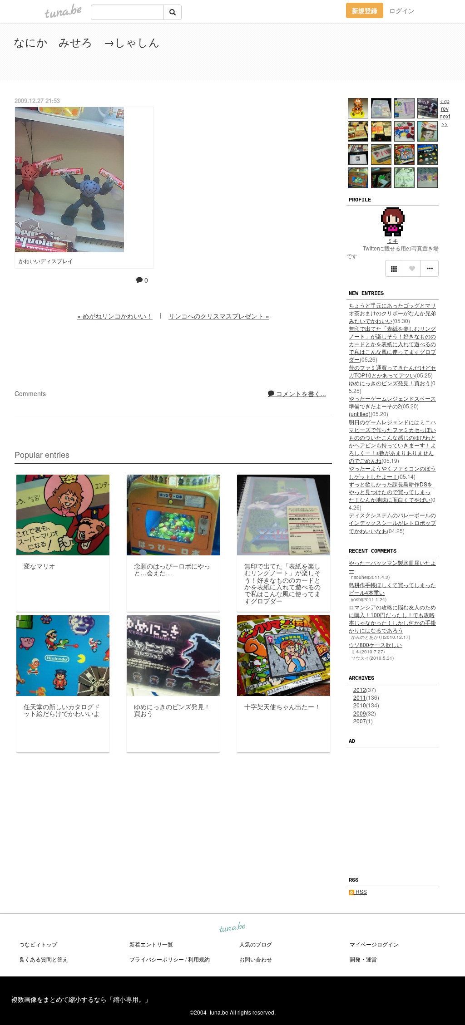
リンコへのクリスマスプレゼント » (218, 315)
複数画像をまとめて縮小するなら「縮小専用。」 (81, 999)
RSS (360, 891)
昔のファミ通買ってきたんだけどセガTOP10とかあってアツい (392, 371)
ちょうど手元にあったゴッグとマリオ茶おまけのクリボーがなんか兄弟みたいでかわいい (392, 312)
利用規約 (199, 959)
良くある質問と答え (43, 959)
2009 (359, 713)
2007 (359, 721)
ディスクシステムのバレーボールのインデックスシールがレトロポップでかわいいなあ (392, 522)
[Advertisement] (346, 53)
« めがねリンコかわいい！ (115, 315)
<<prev (445, 104)
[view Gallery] (394, 268)
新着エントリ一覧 (151, 944)
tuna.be (232, 928)
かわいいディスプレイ (46, 261)
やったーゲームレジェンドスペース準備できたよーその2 (392, 402)
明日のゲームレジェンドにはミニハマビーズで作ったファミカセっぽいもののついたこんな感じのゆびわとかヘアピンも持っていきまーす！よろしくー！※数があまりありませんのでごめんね (392, 441)
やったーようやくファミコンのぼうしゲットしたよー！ (392, 472)
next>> (445, 120)
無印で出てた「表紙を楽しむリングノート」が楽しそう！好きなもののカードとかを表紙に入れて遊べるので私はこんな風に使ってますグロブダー (392, 343)
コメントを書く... (300, 393)
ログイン (402, 10)
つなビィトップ (38, 944)
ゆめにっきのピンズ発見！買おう (389, 383)
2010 (359, 705)
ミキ (392, 240)
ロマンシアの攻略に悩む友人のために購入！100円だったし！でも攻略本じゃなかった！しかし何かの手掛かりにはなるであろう (392, 618)
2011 (359, 697)
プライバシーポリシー (156, 959)
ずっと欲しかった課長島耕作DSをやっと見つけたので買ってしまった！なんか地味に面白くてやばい (391, 491)
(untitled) (360, 413)
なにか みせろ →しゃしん (87, 41)
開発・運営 (363, 959)
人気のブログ (255, 944)
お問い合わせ (255, 959)
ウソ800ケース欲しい (375, 644)
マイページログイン (374, 944)
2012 (359, 689)
